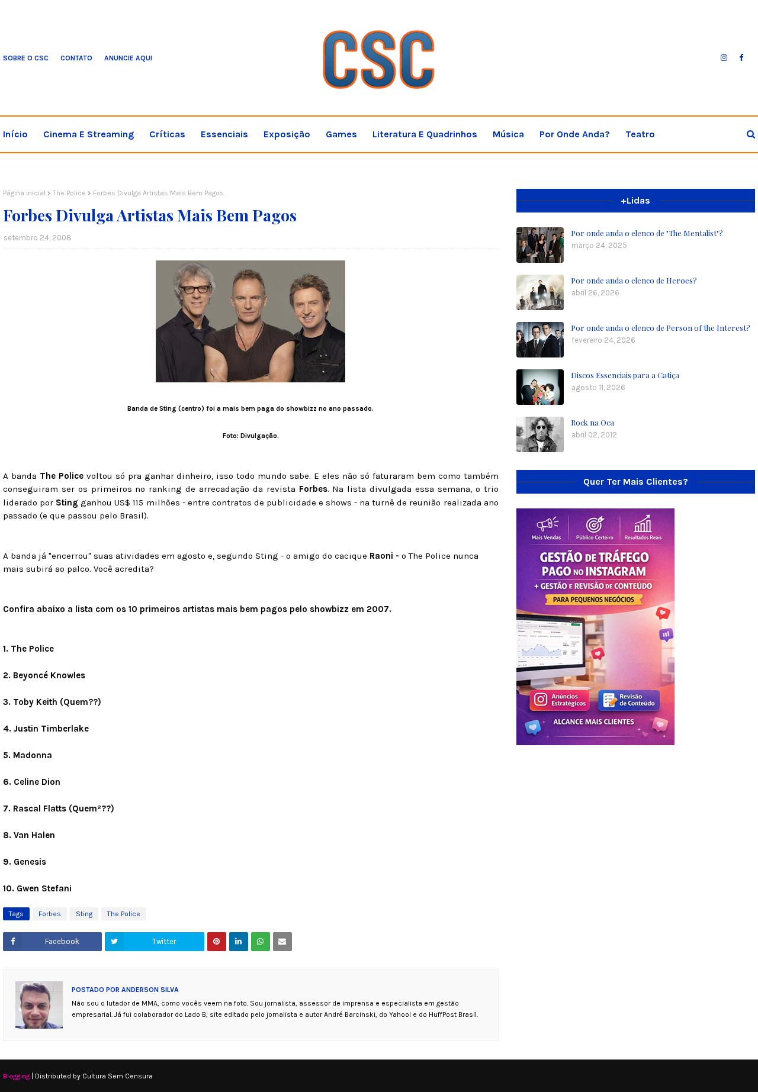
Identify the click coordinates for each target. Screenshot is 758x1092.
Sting (84, 914)
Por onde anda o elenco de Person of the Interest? (660, 328)
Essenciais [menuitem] (224, 134)
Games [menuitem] (341, 134)
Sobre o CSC (26, 58)
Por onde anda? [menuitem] (574, 134)
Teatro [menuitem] (640, 134)
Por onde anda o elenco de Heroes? (634, 280)
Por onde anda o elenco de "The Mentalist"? (647, 233)
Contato (76, 58)
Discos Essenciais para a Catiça (625, 375)
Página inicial (24, 193)
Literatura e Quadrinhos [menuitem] (424, 134)
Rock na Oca (592, 422)
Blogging (16, 1076)
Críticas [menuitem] (167, 134)
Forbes (49, 914)
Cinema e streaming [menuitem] (88, 134)
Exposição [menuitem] (287, 134)
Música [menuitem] (508, 134)
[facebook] (741, 58)
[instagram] (724, 58)
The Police (69, 193)
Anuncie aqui (128, 58)
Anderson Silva (149, 989)
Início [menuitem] (15, 134)
